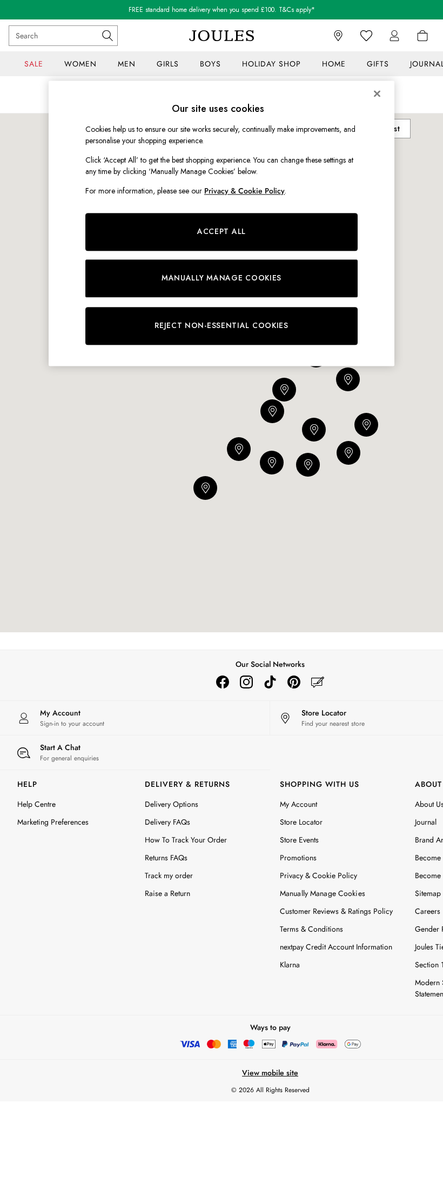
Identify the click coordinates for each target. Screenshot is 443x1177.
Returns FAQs (166, 857)
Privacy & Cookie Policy (318, 875)
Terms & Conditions (311, 929)
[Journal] (318, 682)
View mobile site (270, 1072)
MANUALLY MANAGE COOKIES (221, 278)
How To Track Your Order (186, 839)
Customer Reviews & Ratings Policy (336, 911)
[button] (348, 453)
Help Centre (36, 804)
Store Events (299, 839)
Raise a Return (167, 893)
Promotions (298, 857)
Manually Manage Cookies (322, 893)
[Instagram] (246, 682)
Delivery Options (171, 804)
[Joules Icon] (221, 35)
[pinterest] (294, 682)
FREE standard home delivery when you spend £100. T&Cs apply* (222, 10)
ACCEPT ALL (221, 231)
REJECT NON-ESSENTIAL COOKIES (221, 325)
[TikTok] (270, 682)
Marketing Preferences (53, 822)
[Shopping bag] (422, 36)
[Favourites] (366, 36)
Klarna (290, 964)
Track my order (169, 875)
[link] (394, 36)
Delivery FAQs (167, 822)
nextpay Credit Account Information (336, 946)
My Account (298, 804)
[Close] (377, 93)
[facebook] (222, 682)
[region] (221, 223)
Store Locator (301, 822)
